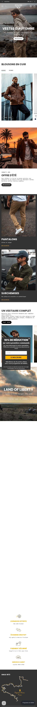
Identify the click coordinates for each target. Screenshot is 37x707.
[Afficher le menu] (2, 6)
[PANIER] (34, 6)
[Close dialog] (29, 338)
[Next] (35, 1)
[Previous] (2, 1)
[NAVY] (35, 119)
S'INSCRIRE (16, 357)
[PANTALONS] (18, 215)
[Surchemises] (18, 269)
